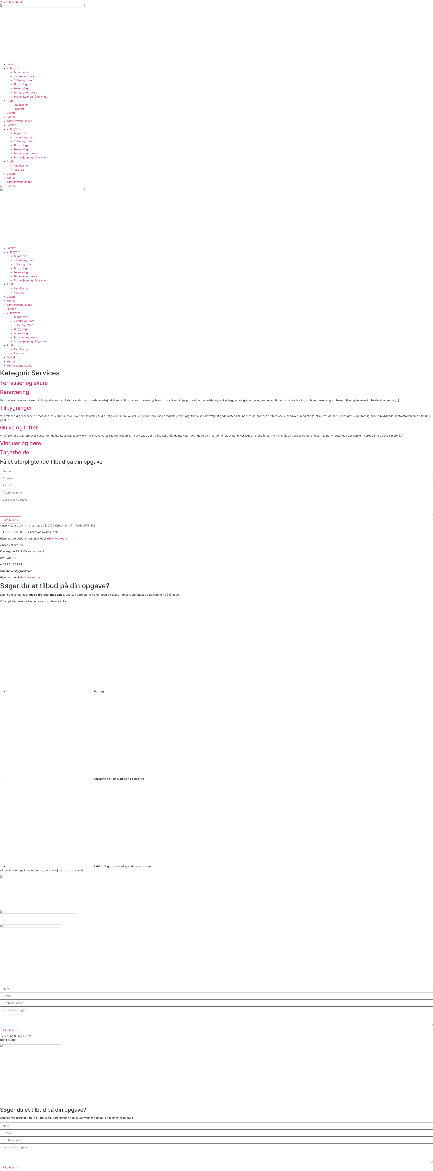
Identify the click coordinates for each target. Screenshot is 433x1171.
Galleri (11, 112)
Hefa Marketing (30, 577)
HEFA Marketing (57, 538)
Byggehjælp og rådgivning (30, 96)
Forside (11, 64)
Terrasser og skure (25, 92)
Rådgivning (21, 104)
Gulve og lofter (23, 80)
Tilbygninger (21, 84)
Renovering (21, 88)
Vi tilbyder (13, 68)
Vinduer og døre (24, 76)
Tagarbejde (21, 72)
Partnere (19, 108)
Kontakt (12, 117)
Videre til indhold (11, 2)
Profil (10, 100)
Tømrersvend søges (19, 121)
